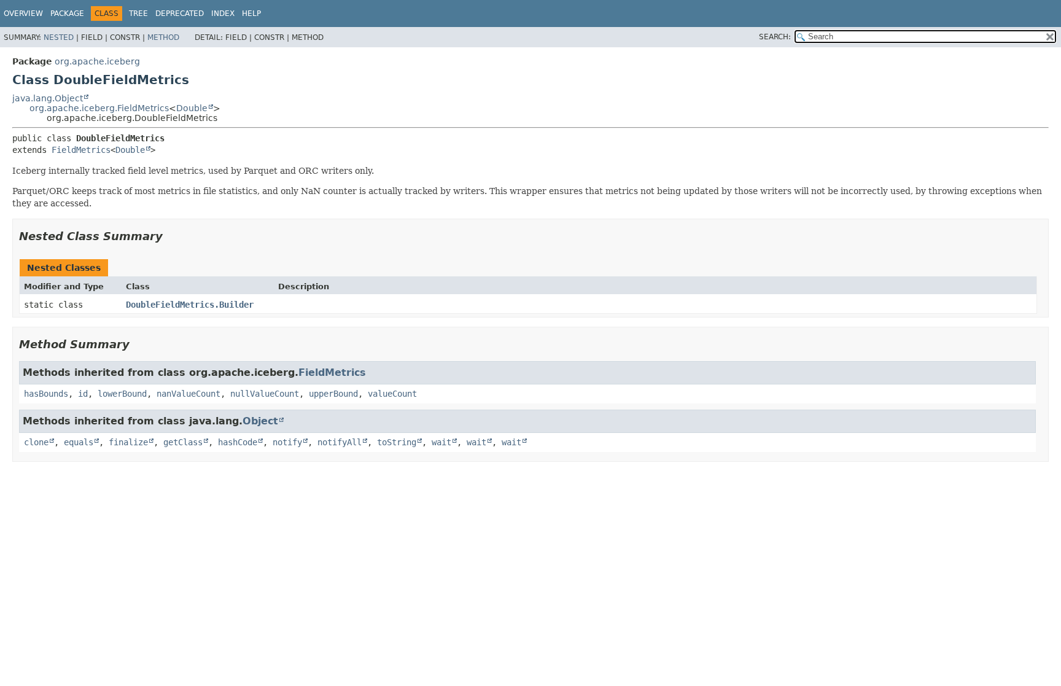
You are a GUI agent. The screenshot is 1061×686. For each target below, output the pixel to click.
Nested (59, 37)
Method (163, 37)
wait (441, 442)
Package (67, 13)
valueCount (392, 394)
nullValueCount (264, 394)
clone (36, 442)
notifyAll (339, 442)
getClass (183, 442)
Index (223, 13)
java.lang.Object (47, 98)
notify (287, 442)
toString (396, 442)
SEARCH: (775, 37)
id (83, 394)
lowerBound (122, 394)
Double (192, 108)
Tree (138, 13)
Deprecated (179, 13)
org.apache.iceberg (97, 61)
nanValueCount (188, 394)
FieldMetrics (81, 150)
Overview (23, 13)
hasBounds (46, 394)
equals (78, 442)
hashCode (237, 442)
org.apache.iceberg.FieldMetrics (99, 108)
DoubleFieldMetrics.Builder (190, 305)
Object (260, 421)
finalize (128, 442)
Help (251, 13)
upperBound (333, 394)
